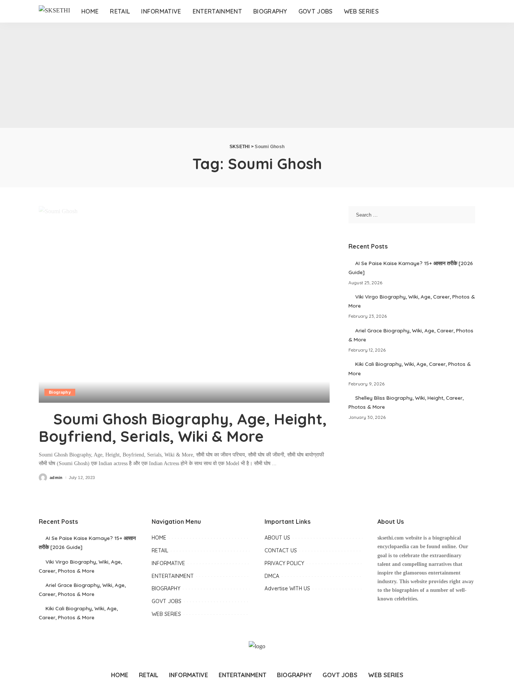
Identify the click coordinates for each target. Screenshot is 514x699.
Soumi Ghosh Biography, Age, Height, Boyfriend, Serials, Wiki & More (183, 427)
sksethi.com (390, 538)
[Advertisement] (226, 75)
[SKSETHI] (54, 11)
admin (56, 478)
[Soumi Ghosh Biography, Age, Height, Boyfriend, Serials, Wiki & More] (184, 304)
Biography (60, 392)
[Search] (466, 11)
